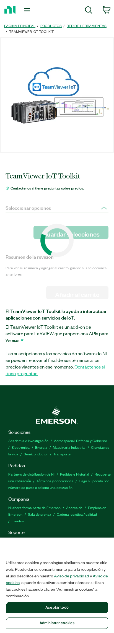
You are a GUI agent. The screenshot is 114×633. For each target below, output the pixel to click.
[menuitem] (88, 11)
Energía (41, 447)
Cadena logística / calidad (77, 514)
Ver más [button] (12, 340)
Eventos (18, 520)
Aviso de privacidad (71, 575)
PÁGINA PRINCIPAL (19, 25)
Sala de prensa (39, 514)
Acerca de (74, 507)
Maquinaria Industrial (69, 447)
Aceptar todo (57, 607)
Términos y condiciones (55, 480)
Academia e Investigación (28, 440)
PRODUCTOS (51, 25)
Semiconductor (36, 453)
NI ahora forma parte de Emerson (34, 507)
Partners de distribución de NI (31, 474)
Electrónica (21, 447)
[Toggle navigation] (28, 10)
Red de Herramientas (87, 25)
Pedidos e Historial (74, 474)
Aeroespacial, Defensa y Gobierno (80, 440)
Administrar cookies (57, 623)
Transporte (62, 453)
